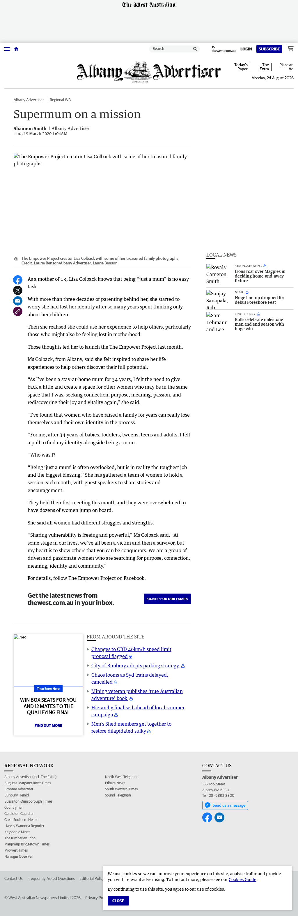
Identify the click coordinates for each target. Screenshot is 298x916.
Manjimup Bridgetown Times (26, 844)
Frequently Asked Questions (51, 878)
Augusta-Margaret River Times (27, 783)
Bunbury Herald (16, 795)
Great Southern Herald (21, 819)
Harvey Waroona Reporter (24, 826)
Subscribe (269, 49)
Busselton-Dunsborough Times (28, 801)
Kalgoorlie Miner (17, 832)
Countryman (14, 807)
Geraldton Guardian (19, 813)
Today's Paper (241, 67)
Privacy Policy (97, 897)
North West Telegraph (122, 777)
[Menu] (7, 48)
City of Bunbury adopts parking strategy (135, 665)
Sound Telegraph (118, 795)
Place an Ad (286, 67)
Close (118, 901)
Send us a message (229, 805)
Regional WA (60, 99)
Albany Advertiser (29, 99)
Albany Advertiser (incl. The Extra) (30, 777)
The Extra (264, 67)
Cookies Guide (242, 879)
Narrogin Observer (18, 856)
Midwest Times (16, 850)
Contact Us (13, 878)
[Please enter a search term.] (195, 49)
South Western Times (121, 789)
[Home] (16, 48)
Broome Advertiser (18, 789)
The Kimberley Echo (20, 838)
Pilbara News (115, 783)
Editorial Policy (91, 878)
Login (246, 49)
